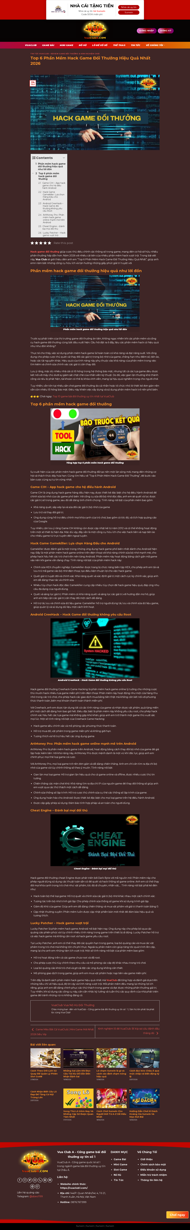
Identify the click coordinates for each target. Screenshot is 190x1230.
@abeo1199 (36, 1196)
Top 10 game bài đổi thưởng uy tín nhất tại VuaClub (83, 396)
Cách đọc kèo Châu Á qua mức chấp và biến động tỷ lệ (144, 1073)
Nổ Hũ (83, 45)
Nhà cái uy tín (128, 7)
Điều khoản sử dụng (153, 1169)
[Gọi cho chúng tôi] (40, 1180)
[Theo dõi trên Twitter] (29, 1180)
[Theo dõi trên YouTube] (50, 1180)
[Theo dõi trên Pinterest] (45, 1180)
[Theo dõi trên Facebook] (19, 1180)
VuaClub (31, 45)
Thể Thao (119, 45)
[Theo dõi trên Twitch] (37, 1186)
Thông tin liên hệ (151, 1180)
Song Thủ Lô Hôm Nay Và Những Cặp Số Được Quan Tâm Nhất (78, 1114)
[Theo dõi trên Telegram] (32, 1186)
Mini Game (66, 45)
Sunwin (129, 12)
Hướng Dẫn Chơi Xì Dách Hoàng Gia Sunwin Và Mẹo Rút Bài (143, 1114)
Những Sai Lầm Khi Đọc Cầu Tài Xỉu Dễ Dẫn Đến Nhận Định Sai (76, 1073)
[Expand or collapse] (64, 157)
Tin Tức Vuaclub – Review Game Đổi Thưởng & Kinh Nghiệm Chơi (65, 54)
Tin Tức (135, 45)
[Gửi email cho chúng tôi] (35, 1180)
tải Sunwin (99, 11)
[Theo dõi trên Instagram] (24, 1180)
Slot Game (120, 1169)
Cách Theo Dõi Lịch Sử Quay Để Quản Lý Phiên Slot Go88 (44, 1073)
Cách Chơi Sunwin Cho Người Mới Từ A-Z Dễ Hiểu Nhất (111, 1114)
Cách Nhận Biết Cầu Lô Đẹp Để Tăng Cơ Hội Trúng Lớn (43, 1094)
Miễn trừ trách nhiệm (153, 1175)
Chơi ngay (177, 1215)
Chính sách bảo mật (153, 1164)
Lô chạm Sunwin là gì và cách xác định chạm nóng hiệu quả (111, 1073)
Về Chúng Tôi (154, 45)
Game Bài (48, 45)
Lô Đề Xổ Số (99, 45)
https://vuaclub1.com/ (74, 1188)
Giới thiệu (146, 1159)
